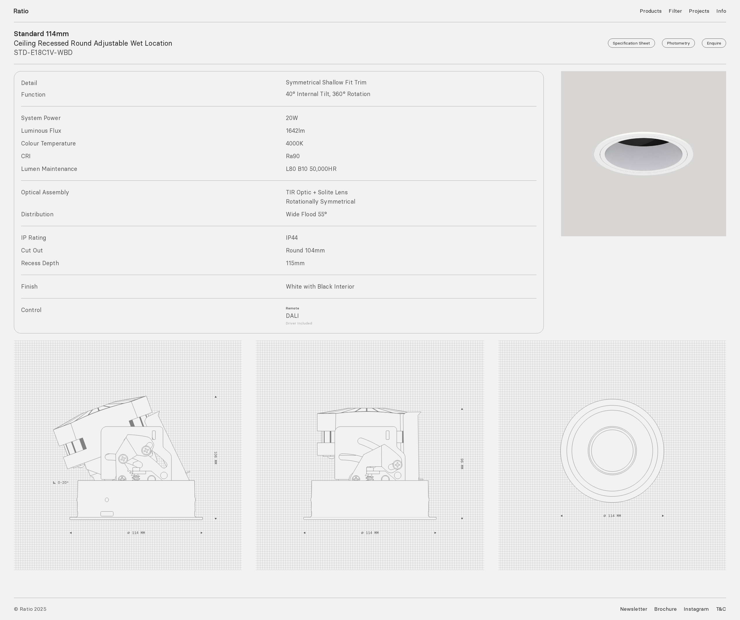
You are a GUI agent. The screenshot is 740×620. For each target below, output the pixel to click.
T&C (721, 609)
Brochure (665, 609)
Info (721, 11)
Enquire (714, 43)
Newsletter (633, 609)
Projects (699, 11)
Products (651, 11)
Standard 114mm (41, 33)
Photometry (678, 43)
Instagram (696, 609)
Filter (675, 11)
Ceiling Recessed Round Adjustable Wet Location (93, 43)
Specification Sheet (631, 43)
